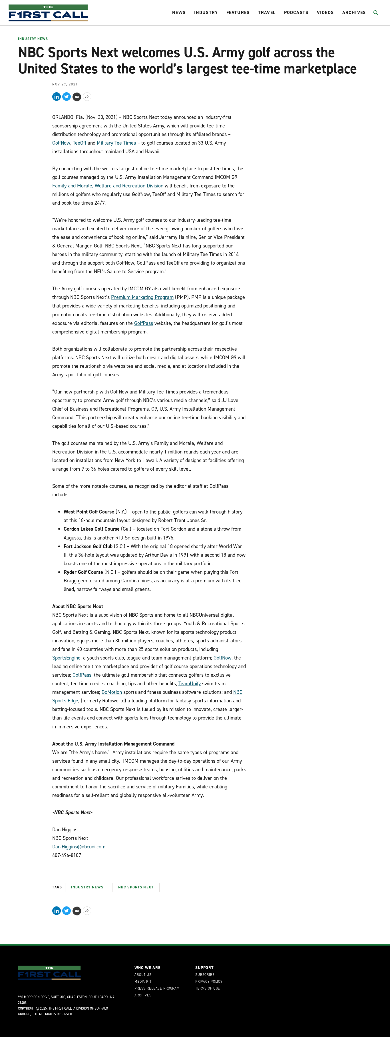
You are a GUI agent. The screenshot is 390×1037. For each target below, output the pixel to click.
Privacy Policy (208, 982)
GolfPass (143, 323)
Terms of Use (207, 989)
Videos (325, 12)
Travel (267, 12)
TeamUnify (189, 683)
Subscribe (205, 975)
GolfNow (61, 142)
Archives (354, 12)
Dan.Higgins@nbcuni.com (78, 846)
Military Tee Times (116, 142)
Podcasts (296, 12)
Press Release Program (157, 989)
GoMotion (112, 692)
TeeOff (79, 142)
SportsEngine (66, 657)
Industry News (33, 39)
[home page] (48, 12)
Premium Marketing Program (142, 297)
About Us (143, 975)
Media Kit (143, 982)
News (179, 12)
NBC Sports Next (136, 887)
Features (238, 12)
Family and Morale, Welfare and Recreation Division (107, 185)
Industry (206, 12)
